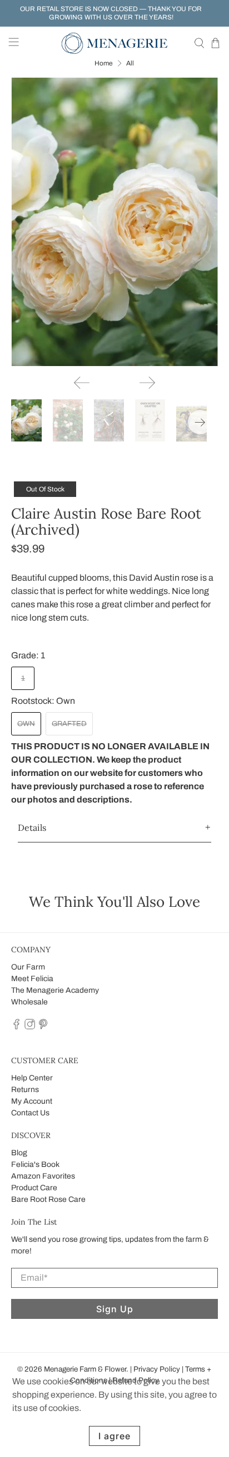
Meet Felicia (32, 978)
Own (26, 724)
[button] (114, 827)
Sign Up (114, 1308)
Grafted (69, 724)
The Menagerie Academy (55, 990)
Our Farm (28, 967)
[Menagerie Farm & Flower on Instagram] (29, 1027)
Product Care (34, 1188)
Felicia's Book (35, 1164)
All (130, 63)
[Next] (147, 382)
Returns (25, 1089)
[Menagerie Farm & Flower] (114, 43)
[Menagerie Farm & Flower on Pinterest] (43, 1027)
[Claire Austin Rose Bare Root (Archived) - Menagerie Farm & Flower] (114, 222)
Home (103, 63)
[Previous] (81, 382)
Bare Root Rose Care (48, 1199)
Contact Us (30, 1113)
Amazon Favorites (43, 1176)
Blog (19, 1153)
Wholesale (29, 1002)
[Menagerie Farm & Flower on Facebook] (16, 1027)
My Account (31, 1101)
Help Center (32, 1078)
